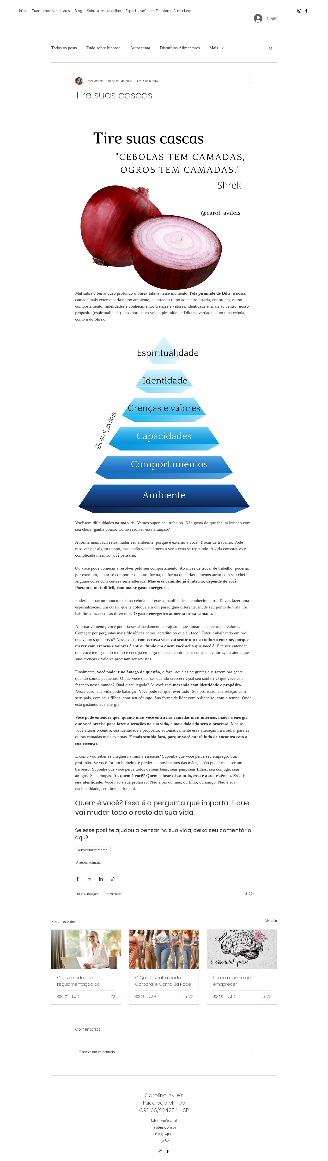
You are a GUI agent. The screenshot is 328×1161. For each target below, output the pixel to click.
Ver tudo (271, 921)
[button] (270, 48)
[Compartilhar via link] (112, 879)
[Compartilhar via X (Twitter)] (89, 879)
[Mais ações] (250, 81)
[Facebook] (306, 10)
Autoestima (140, 47)
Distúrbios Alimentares (180, 47)
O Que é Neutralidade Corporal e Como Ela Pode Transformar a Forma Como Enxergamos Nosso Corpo (163, 981)
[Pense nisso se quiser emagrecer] (242, 949)
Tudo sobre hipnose (103, 47)
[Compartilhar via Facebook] (77, 879)
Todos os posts (64, 47)
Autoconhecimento (89, 862)
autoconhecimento (93, 850)
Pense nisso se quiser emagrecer (235, 981)
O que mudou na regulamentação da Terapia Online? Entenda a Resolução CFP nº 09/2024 (84, 981)
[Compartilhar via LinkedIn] (101, 879)
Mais (213, 47)
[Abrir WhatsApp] (316, 1149)
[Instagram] (299, 10)
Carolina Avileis (164, 1095)
